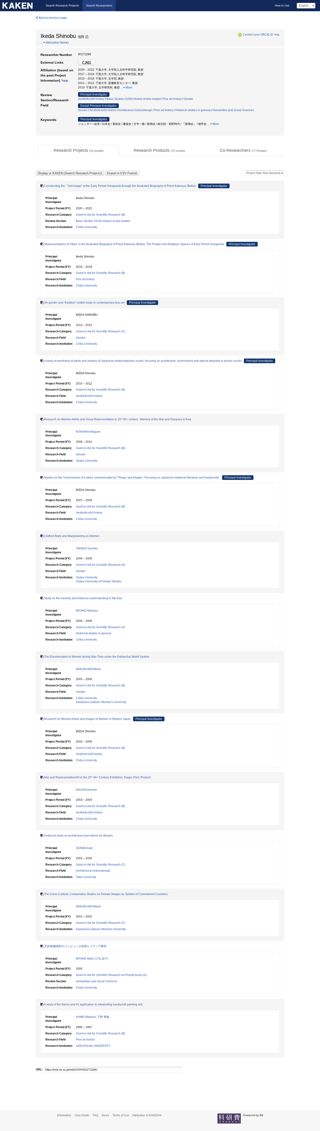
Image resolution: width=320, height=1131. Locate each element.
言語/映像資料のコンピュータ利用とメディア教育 (75, 946)
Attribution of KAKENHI (146, 1115)
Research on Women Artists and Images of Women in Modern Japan (87, 719)
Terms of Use (120, 1115)
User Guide (82, 1115)
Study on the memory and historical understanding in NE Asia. (83, 598)
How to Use (282, 5)
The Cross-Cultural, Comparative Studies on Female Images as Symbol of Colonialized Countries (106, 894)
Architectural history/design (135, 110)
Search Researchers (99, 5)
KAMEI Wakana (86, 1017)
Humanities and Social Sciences (233, 110)
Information (64, 1115)
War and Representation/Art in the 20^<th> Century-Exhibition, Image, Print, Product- (97, 777)
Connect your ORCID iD (258, 34)
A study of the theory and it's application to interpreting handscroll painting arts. (93, 1004)
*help (276, 34)
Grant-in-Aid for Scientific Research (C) (100, 331)
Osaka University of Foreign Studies (98, 581)
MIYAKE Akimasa (87, 610)
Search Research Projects (62, 5)
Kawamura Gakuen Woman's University (101, 702)
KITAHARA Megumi (88, 431)
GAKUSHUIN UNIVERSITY (93, 1046)
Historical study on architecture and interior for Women (78, 835)
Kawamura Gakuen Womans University (101, 929)
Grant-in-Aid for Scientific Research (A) (100, 564)
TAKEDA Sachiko (87, 548)
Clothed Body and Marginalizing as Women (71, 536)
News (105, 1115)
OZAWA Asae (84, 848)
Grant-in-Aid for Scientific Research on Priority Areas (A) (111, 975)
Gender (188, 99)
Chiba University (86, 227)
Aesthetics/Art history (91, 99)
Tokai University (86, 877)
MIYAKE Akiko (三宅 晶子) (92, 958)
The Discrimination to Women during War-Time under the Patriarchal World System (96, 656)
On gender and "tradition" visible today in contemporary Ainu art (84, 302)
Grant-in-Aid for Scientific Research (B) (100, 214)
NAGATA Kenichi (86, 789)
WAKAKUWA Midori (88, 669)
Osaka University (86, 460)
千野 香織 (103, 1017)
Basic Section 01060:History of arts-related (134, 99)
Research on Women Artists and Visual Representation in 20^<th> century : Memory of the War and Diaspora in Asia (117, 419)
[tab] (78, 150)
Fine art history (172, 99)
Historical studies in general (193, 110)
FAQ (95, 1115)
